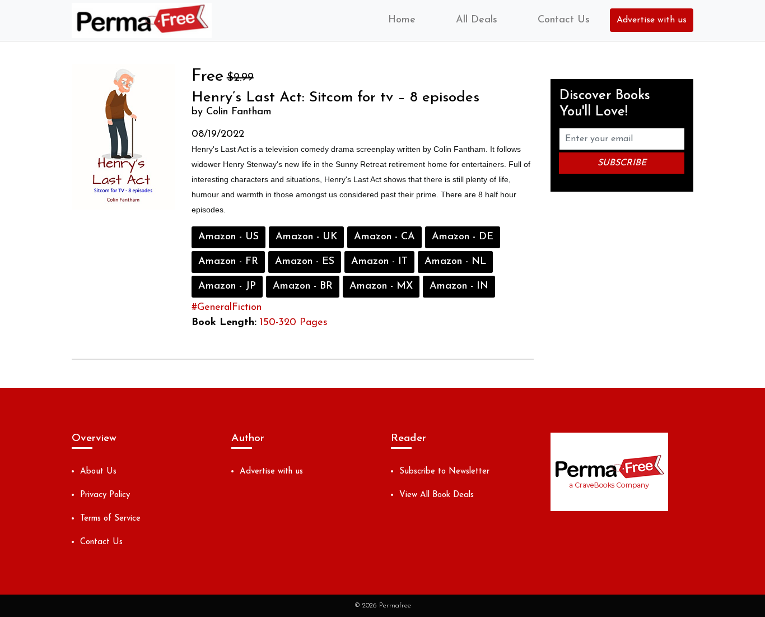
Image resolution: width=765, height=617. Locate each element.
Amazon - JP (227, 286)
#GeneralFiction (227, 308)
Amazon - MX (381, 286)
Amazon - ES (304, 262)
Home (402, 20)
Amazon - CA (384, 237)
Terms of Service (110, 518)
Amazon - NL (455, 262)
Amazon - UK (306, 237)
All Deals (476, 20)
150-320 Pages (294, 323)
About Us (98, 471)
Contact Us (564, 20)
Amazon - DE (462, 237)
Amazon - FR (228, 262)
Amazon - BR (303, 286)
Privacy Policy (105, 495)
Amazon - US (228, 237)
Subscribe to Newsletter (444, 471)
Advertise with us (652, 20)
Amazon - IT (379, 262)
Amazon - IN (459, 286)
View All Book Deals (436, 495)
